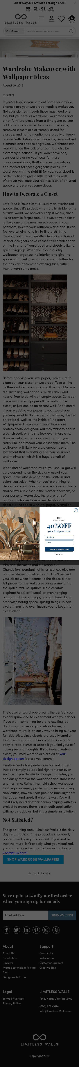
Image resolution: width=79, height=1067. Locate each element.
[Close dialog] (76, 510)
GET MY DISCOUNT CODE (59, 549)
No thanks (59, 554)
